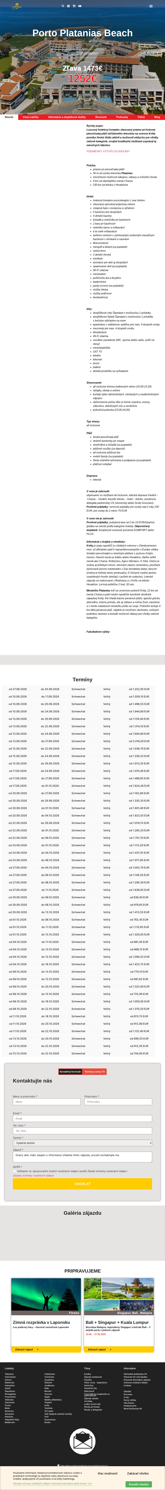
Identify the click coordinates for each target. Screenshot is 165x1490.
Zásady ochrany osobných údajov (33, 1175)
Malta (7, 1408)
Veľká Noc (89, 1385)
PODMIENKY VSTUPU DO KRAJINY (108, 151)
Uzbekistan (49, 1374)
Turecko (48, 1394)
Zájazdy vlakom (91, 1398)
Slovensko (10, 1402)
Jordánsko (49, 1385)
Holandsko (10, 1385)
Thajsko (48, 1402)
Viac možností (107, 1473)
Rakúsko (9, 1417)
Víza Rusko (129, 1403)
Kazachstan (49, 1420)
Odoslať (82, 1184)
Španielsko (10, 1391)
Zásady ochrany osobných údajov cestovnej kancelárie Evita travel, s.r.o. (52, 1483)
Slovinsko (9, 1414)
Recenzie (128, 1394)
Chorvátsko (10, 1377)
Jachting (88, 1401)
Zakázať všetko (138, 1473)
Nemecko (9, 1411)
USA (46, 1417)
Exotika (87, 1374)
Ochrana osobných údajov (136, 1383)
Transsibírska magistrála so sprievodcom (97, 1395)
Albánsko (9, 1400)
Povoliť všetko (139, 1484)
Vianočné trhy (90, 1388)
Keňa (46, 1405)
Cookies (127, 1385)
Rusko (47, 1422)
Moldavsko (10, 1422)
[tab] (9, 117)
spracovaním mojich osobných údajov (90, 1466)
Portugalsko (10, 1394)
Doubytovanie (130, 1406)
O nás (126, 1397)
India (46, 1388)
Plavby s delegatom (93, 1410)
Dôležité (127, 1391)
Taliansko (9, 1374)
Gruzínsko (49, 1380)
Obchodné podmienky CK (135, 1374)
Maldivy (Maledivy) (53, 1400)
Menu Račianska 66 (133, 1409)
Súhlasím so (84, 1466)
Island (7, 1388)
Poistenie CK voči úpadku (135, 1377)
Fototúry (88, 1380)
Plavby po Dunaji (91, 1407)
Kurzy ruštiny (130, 1400)
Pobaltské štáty (12, 1420)
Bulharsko (9, 1383)
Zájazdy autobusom (93, 1377)
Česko (8, 1405)
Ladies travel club (92, 1404)
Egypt (47, 1397)
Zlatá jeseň (89, 1391)
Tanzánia (48, 1408)
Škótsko (48, 1383)
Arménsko (49, 1377)
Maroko (47, 1391)
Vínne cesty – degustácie (95, 1383)
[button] (151, 6)
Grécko (8, 1380)
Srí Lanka (48, 1411)
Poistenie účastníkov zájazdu (137, 1380)
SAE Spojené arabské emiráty (58, 1414)
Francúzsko (10, 1397)
